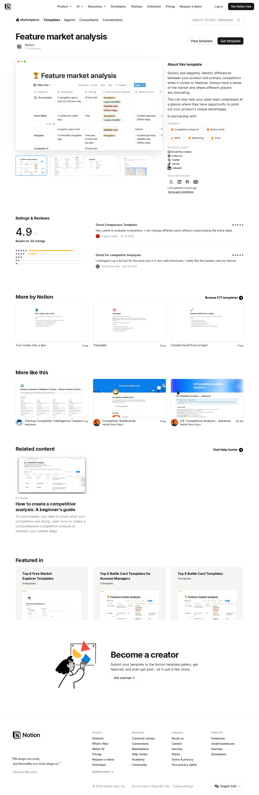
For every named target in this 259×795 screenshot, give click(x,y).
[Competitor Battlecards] (129, 398)
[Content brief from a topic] (207, 322)
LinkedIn (177, 168)
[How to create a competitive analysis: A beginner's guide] (52, 474)
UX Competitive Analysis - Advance (205, 421)
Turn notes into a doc (31, 345)
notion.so (177, 155)
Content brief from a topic (189, 345)
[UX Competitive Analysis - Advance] (207, 398)
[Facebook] (187, 182)
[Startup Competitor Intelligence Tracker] (52, 398)
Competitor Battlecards (119, 421)
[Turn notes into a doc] (52, 322)
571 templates (33, 48)
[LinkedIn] (179, 182)
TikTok (175, 163)
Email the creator (182, 151)
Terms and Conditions (180, 191)
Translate (99, 345)
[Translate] (129, 322)
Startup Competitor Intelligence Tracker (53, 421)
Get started (124, 678)
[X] (171, 182)
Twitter (176, 159)
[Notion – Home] (8, 6)
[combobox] (216, 19)
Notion (29, 45)
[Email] (196, 182)
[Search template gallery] (238, 20)
